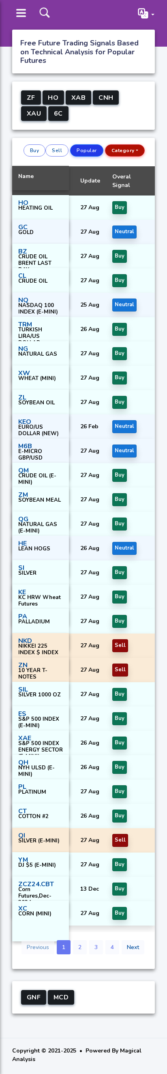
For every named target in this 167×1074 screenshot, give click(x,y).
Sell (57, 150)
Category (123, 150)
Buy (34, 150)
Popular (87, 150)
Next (133, 947)
